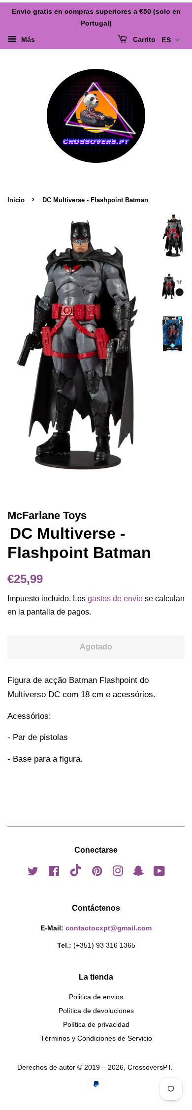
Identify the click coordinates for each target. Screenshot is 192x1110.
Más (27, 39)
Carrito (143, 39)
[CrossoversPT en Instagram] (117, 873)
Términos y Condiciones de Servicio (96, 1038)
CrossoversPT (149, 1067)
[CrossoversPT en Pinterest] (97, 873)
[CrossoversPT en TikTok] (75, 874)
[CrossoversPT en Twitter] (33, 873)
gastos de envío (115, 598)
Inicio (16, 200)
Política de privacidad (96, 1024)
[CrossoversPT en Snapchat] (138, 873)
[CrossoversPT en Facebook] (54, 873)
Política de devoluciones (96, 1011)
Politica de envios (96, 997)
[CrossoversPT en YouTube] (159, 873)
